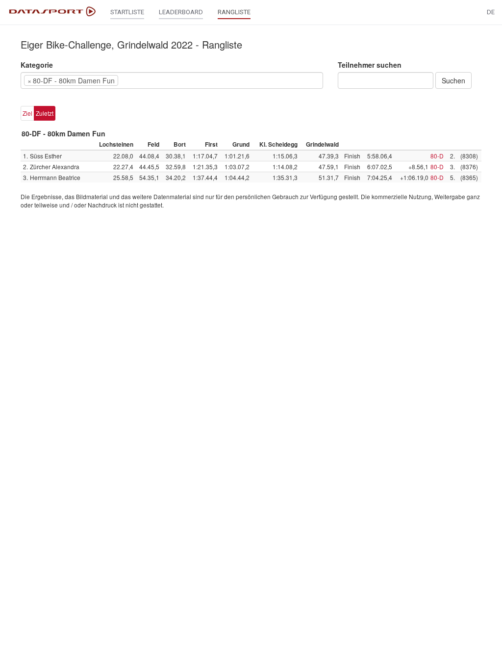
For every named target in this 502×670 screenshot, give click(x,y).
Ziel (27, 113)
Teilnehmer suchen (370, 65)
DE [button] (491, 12)
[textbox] (135, 80)
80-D (437, 156)
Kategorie (37, 65)
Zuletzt (44, 113)
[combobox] (172, 80)
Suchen (453, 80)
